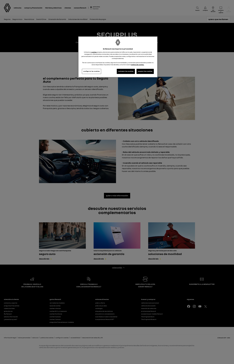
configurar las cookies (91, 71)
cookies (94, 52)
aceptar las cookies (145, 71)
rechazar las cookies (125, 71)
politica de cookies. (137, 65)
